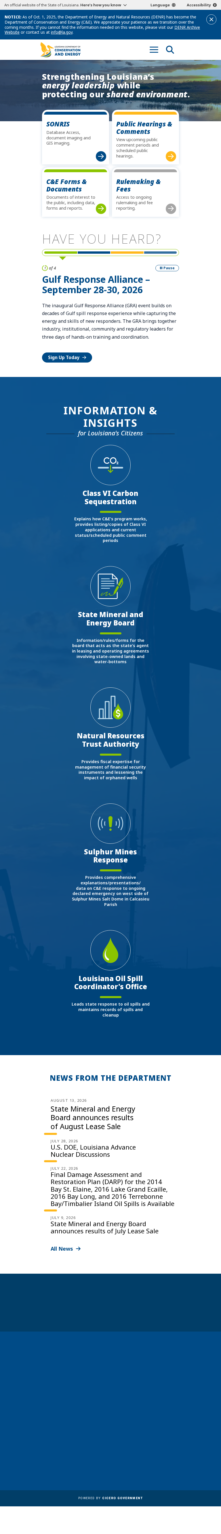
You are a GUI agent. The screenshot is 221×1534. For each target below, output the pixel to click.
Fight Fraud (125, 1443)
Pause (169, 268)
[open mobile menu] (154, 49)
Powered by (110, 1498)
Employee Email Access (67, 1451)
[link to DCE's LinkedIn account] (142, 1402)
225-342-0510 (60, 1398)
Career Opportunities (65, 1434)
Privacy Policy (127, 1451)
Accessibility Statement (138, 1460)
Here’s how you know (100, 5)
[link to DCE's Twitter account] (163, 1402)
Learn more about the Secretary (128, 1312)
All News (62, 1248)
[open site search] (170, 49)
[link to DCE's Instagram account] (152, 1402)
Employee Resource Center (71, 1443)
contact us (141, 1377)
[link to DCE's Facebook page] (131, 1402)
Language (160, 5)
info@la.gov (62, 32)
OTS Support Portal (134, 1434)
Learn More (60, 334)
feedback (139, 1388)
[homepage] (60, 50)
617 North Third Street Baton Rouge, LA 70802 (64, 1388)
